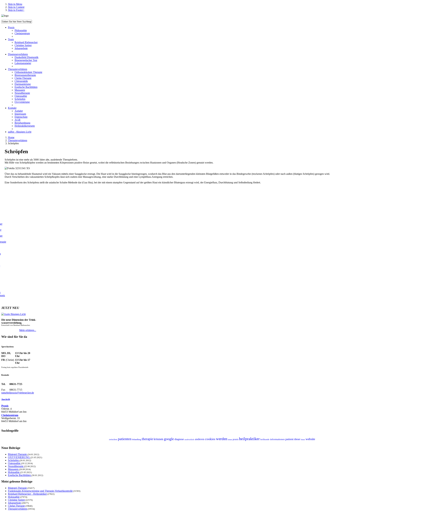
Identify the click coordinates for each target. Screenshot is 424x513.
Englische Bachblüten (19, 475)
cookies (210, 439)
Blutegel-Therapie (17, 454)
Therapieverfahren (17, 140)
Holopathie (14, 472)
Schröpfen (13, 460)
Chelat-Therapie (16, 505)
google (169, 439)
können (158, 439)
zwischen (113, 439)
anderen (199, 439)
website (310, 439)
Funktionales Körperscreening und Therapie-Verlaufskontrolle (40, 490)
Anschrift (5, 399)
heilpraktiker (249, 439)
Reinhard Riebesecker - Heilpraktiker (27, 493)
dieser (297, 439)
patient (289, 439)
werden (221, 439)
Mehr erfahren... (27, 330)
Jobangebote (14, 502)
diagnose (179, 439)
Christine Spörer (16, 499)
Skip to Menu (15, 4)
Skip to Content (16, 7)
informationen (277, 439)
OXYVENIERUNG (19, 457)
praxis (235, 439)
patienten (124, 439)
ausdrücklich (189, 439)
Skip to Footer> (16, 10)
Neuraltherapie (16, 466)
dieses (303, 439)
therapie (147, 439)
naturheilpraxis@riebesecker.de (17, 392)
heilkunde (264, 439)
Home (11, 137)
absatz (230, 439)
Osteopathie (14, 463)
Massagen (13, 469)
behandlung (136, 439)
